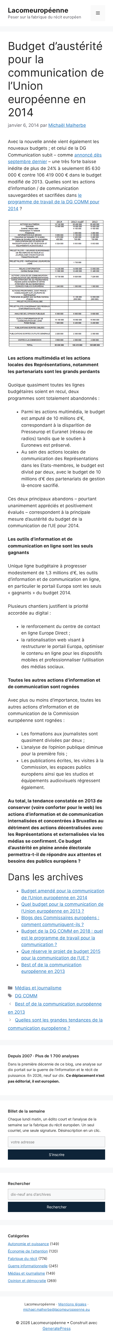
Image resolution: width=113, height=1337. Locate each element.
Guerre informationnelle (28, 1266)
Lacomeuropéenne (38, 10)
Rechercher (56, 1207)
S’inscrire (56, 1154)
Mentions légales (72, 1304)
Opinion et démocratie (27, 1280)
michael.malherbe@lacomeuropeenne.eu (56, 1309)
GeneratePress (57, 1328)
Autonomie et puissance (28, 1244)
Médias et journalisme (38, 988)
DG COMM (26, 995)
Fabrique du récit (22, 1258)
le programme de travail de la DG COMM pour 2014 (53, 202)
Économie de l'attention (28, 1251)
